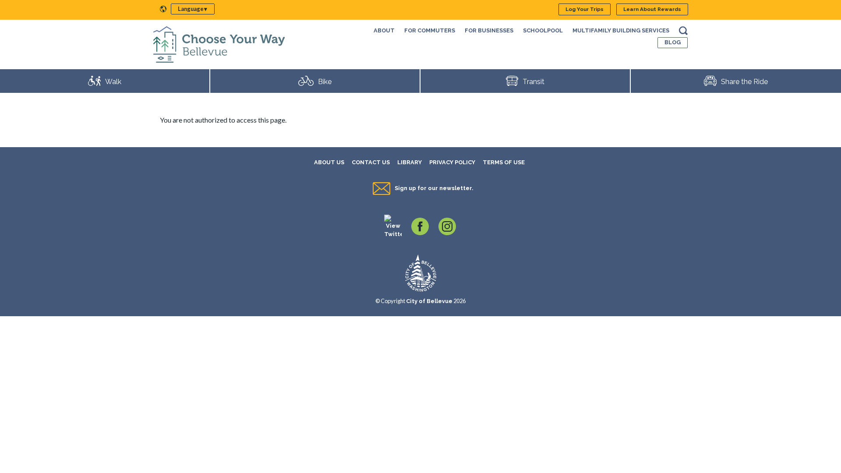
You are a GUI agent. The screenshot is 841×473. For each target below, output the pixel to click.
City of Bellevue (429, 301)
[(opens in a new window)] (393, 225)
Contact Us (371, 162)
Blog (672, 42)
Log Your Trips (584, 9)
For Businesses (489, 30)
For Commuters (429, 30)
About (384, 30)
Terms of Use (504, 162)
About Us (329, 162)
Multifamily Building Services (620, 30)
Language (191, 8)
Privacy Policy (452, 162)
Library (409, 162)
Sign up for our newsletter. (434, 188)
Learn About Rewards (652, 9)
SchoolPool (543, 30)
